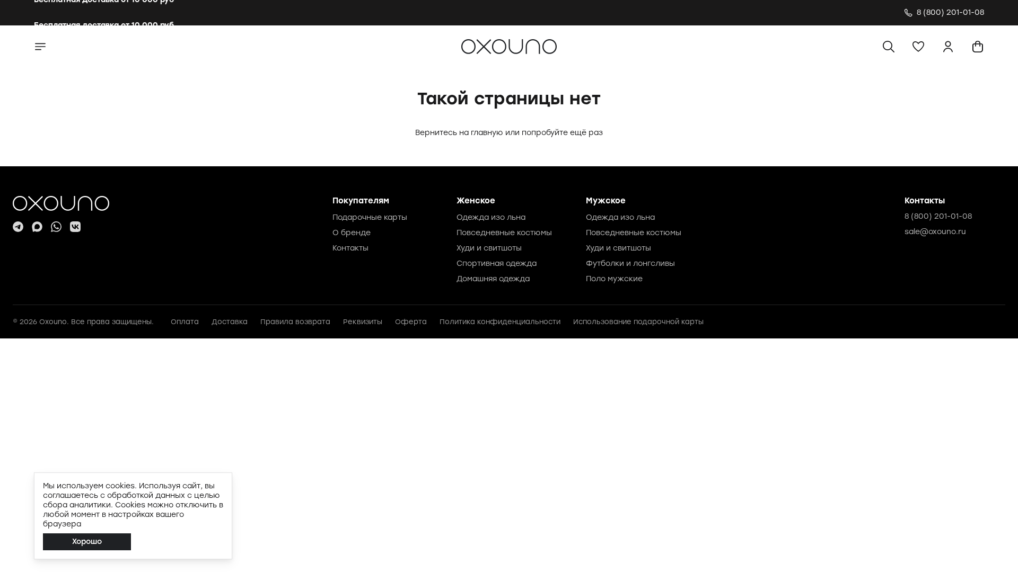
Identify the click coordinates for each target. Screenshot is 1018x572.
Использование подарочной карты (638, 322)
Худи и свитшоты (489, 248)
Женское (476, 200)
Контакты (350, 248)
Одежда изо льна (491, 217)
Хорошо (87, 541)
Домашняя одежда (493, 278)
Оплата (185, 322)
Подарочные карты (369, 217)
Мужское (606, 200)
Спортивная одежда (497, 263)
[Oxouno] (61, 203)
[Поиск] (888, 46)
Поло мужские (614, 278)
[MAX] (37, 226)
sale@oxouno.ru (935, 231)
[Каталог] (40, 46)
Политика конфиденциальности (500, 322)
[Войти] (948, 46)
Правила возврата (295, 322)
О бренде (351, 232)
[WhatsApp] (56, 226)
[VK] (75, 226)
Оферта (411, 322)
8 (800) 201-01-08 (938, 216)
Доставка (230, 322)
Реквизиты (362, 322)
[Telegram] (18, 226)
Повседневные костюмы (504, 232)
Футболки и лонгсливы (630, 263)
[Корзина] (977, 46)
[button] (918, 46)
